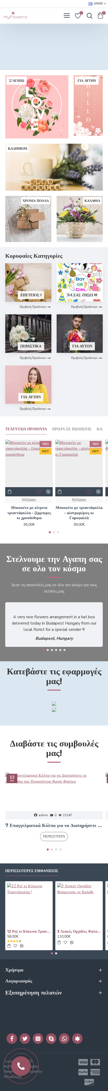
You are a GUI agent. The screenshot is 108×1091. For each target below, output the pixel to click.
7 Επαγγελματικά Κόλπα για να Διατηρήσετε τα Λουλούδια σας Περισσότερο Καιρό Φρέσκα (54, 825)
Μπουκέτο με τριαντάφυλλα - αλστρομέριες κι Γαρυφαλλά (79, 512)
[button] (50, 532)
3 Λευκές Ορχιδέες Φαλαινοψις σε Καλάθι (79, 931)
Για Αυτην (31, 397)
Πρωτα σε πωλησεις (71, 429)
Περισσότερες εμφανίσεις (31, 871)
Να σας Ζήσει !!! (82, 295)
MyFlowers (29, 500)
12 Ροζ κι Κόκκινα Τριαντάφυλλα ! (29, 931)
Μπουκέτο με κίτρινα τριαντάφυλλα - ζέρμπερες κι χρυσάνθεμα (29, 512)
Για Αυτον (82, 346)
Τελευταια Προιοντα (26, 429)
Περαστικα (30, 346)
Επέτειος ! (30, 295)
